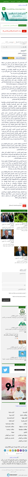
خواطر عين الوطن (23, 438)
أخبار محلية (11, 412)
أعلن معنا (13, 1)
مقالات (25, 423)
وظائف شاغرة (23, 415)
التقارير (25, 432)
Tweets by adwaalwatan (21, 406)
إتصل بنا (18, 1)
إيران (24, 206)
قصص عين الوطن (9, 438)
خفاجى (20, 475)
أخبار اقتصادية (10, 418)
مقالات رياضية (10, 429)
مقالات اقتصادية (10, 426)
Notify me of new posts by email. (18, 296)
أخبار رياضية (24, 420)
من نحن (23, 1)
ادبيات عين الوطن (9, 435)
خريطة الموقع (6, 1)
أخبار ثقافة (11, 420)
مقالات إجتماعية (10, 423)
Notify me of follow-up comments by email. (17, 293)
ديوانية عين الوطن (22, 435)
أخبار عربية (11, 415)
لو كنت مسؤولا (23, 426)
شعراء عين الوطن (23, 440)
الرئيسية (25, 412)
